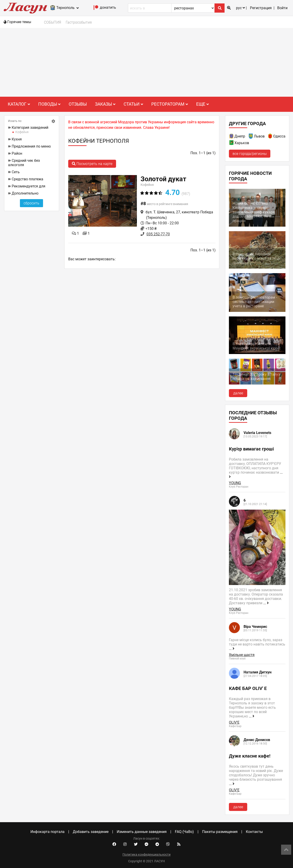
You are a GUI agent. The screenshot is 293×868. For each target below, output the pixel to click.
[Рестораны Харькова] (231, 143)
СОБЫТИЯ (52, 22)
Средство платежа (27, 179)
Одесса (279, 136)
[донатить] (96, 8)
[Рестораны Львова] (251, 137)
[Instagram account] (125, 844)
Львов (259, 136)
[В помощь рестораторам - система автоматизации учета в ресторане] (257, 310)
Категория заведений (30, 127)
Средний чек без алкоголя (24, 162)
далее (238, 393)
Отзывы (78, 104)
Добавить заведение (91, 832)
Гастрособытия (79, 22)
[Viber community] (168, 844)
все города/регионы (250, 153)
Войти (282, 8)
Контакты (254, 832)
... (265, 603)
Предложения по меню (31, 146)
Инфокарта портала (47, 832)
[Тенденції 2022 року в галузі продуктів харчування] (257, 383)
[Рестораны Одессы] (270, 137)
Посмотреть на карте (94, 164)
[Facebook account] (114, 844)
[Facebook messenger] (146, 844)
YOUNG (235, 483)
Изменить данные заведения (142, 832)
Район (17, 153)
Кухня (17, 139)
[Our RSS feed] (179, 844)
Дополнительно (25, 193)
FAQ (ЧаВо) (184, 832)
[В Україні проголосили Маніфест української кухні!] (257, 353)
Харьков (241, 143)
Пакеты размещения (220, 832)
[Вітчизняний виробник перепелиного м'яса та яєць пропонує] (257, 267)
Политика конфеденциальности (146, 854)
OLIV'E (234, 722)
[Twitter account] (136, 844)
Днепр (239, 136)
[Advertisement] (146, 62)
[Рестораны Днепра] (231, 137)
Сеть (16, 172)
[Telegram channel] (157, 844)
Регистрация (261, 8)
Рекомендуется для (28, 186)
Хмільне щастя (242, 655)
